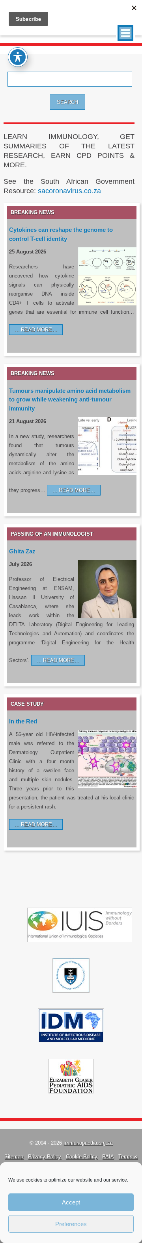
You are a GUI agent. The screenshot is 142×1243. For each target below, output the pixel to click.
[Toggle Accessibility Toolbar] (17, 57)
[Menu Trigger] (125, 33)
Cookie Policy (81, 1157)
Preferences (71, 1224)
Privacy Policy (44, 1157)
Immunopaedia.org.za (88, 1143)
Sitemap (13, 1157)
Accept (71, 1202)
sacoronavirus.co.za (69, 191)
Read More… (39, 330)
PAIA (108, 1157)
